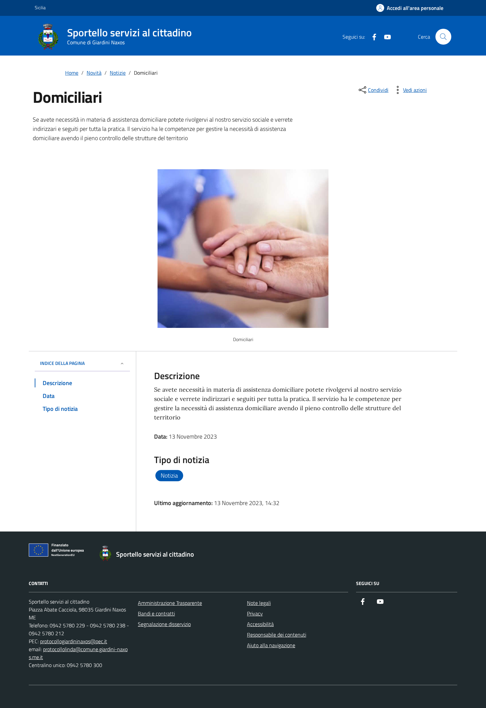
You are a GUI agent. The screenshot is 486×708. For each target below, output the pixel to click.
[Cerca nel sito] (443, 37)
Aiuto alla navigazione (271, 645)
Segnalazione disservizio (164, 624)
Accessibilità (260, 624)
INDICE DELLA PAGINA (62, 363)
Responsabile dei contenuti (276, 635)
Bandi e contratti (156, 613)
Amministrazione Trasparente (170, 603)
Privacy (255, 613)
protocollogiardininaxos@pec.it (73, 641)
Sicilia (40, 7)
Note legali (259, 603)
